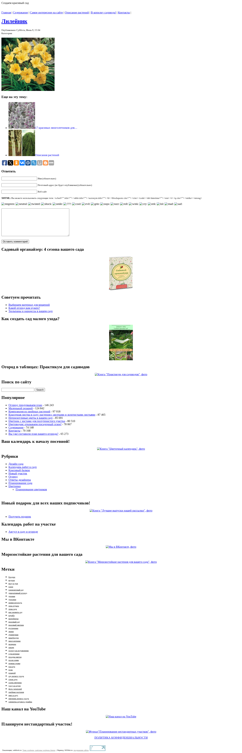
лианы (11, 631)
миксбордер (14, 638)
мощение (12, 644)
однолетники (14, 654)
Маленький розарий (21, 408)
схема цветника (15, 683)
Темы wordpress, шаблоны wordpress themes (38, 750)
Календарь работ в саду (23, 467)
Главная (6, 12)
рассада (12, 667)
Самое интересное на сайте (46, 12)
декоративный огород (18, 593)
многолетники (15, 641)
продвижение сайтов (81, 750)
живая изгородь (15, 603)
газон (11, 587)
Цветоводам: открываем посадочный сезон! (35, 424)
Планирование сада (20, 483)
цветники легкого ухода (19, 699)
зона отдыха (14, 606)
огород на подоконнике (19, 651)
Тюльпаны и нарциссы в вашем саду (31, 311)
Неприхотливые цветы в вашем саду (31, 417)
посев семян (14, 660)
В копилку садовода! (103, 12)
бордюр (12, 577)
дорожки (12, 599)
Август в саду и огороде (23, 531)
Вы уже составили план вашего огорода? (33, 433)
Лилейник (14, 21)
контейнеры (13, 619)
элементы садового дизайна (20, 702)
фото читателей (15, 689)
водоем (12, 580)
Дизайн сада (16, 463)
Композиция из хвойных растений (29, 411)
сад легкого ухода (16, 676)
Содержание (20, 12)
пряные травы (14, 663)
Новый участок (18, 473)
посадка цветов (15, 657)
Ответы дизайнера (20, 479)
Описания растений (47, 155)
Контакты (124, 12)
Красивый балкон (19, 470)
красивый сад (14, 622)
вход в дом (13, 584)
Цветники (15, 486)
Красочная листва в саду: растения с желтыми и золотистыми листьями (52, 414)
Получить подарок (20, 516)
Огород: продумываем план (25, 405)
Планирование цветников (31, 489)
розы (11, 670)
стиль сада (13, 679)
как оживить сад (15, 612)
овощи (11, 647)
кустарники (13, 628)
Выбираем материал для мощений (29, 304)
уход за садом (15, 686)
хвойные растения (16, 692)
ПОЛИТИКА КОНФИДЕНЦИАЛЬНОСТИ (121, 737)
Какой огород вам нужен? (24, 307)
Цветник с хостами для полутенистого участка (37, 421)
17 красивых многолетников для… (56, 127)
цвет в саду (13, 695)
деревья (12, 596)
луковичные (13, 635)
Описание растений (77, 12)
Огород (13, 476)
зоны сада (13, 609)
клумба (12, 615)
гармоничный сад (16, 590)
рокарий (12, 673)
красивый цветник (16, 625)
